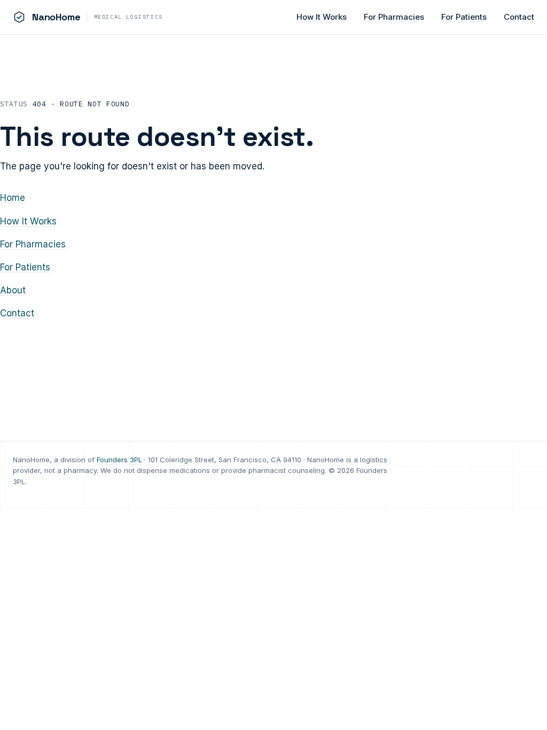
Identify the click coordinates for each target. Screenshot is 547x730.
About (13, 290)
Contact (519, 17)
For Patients (464, 17)
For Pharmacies (394, 17)
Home (12, 197)
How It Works (321, 17)
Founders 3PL (119, 459)
